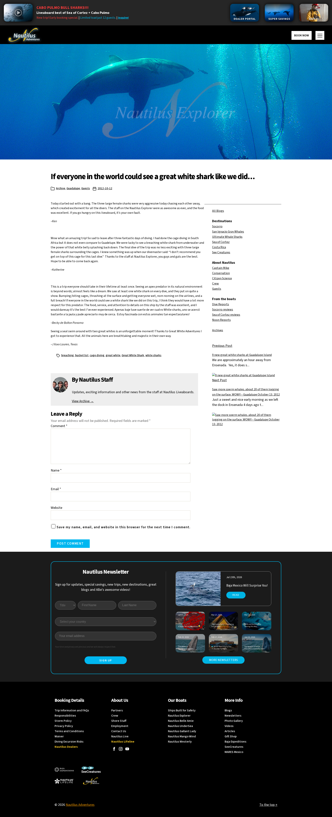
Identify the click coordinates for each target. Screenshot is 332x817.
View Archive (83, 401)
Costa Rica (219, 247)
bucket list (81, 355)
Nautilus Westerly (180, 741)
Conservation (221, 273)
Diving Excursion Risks (69, 741)
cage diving (97, 355)
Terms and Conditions (69, 731)
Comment (59, 426)
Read (235, 595)
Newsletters (233, 716)
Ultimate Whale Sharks (227, 237)
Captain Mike (220, 268)
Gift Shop (231, 736)
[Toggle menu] (319, 35)
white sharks (153, 355)
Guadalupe (73, 188)
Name (56, 470)
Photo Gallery (234, 721)
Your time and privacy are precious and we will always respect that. (85, 646)
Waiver (59, 736)
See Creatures (221, 252)
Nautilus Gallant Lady (182, 731)
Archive (60, 188)
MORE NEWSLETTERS (223, 660)
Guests (85, 188)
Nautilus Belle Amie (181, 721)
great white (113, 355)
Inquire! (123, 18)
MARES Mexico (234, 752)
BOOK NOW (301, 35)
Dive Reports (220, 304)
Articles (230, 731)
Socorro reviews (222, 309)
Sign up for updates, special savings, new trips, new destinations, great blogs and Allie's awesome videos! (105, 587)
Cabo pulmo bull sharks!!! (63, 7)
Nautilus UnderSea (180, 726)
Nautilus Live (120, 736)
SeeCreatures (234, 747)
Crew (215, 283)
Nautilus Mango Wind (182, 736)
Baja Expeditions (235, 741)
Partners (117, 710)
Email (56, 489)
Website (56, 507)
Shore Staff (118, 721)
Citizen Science (222, 278)
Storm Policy (63, 721)
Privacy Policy (64, 726)
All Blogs (218, 211)
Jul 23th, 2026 (234, 577)
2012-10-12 (105, 188)
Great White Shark (133, 355)
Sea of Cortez (221, 242)
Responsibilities (65, 716)
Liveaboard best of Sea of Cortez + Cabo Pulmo (73, 12)
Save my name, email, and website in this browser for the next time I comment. (123, 527)
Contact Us (118, 731)
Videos (229, 726)
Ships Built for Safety (182, 710)
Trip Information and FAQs (72, 710)
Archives (217, 330)
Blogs (228, 710)
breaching (67, 355)
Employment (119, 726)
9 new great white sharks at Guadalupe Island (242, 355)
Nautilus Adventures (80, 804)
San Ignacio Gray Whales (228, 231)
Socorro (217, 226)
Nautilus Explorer (179, 716)
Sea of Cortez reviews (226, 315)
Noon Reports (221, 320)
